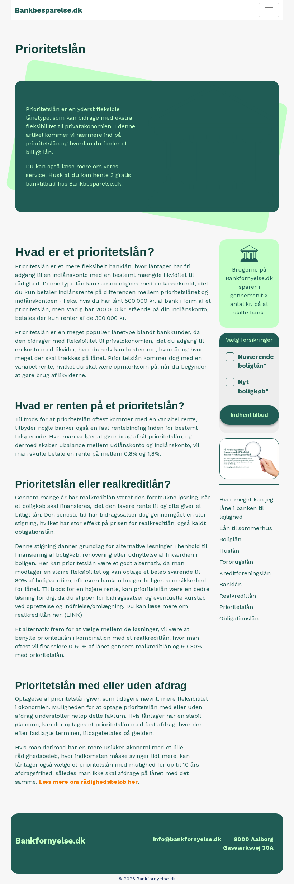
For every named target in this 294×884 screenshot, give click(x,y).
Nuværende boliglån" (256, 361)
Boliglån (230, 539)
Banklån (230, 584)
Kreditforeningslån (245, 573)
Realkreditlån (237, 595)
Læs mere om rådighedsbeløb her (88, 781)
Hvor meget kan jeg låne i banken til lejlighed (246, 508)
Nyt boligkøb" (253, 386)
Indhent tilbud (249, 415)
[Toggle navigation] (269, 10)
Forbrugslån (236, 561)
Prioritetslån (236, 607)
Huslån (229, 550)
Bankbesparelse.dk (48, 10)
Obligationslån (239, 618)
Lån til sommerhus (245, 528)
